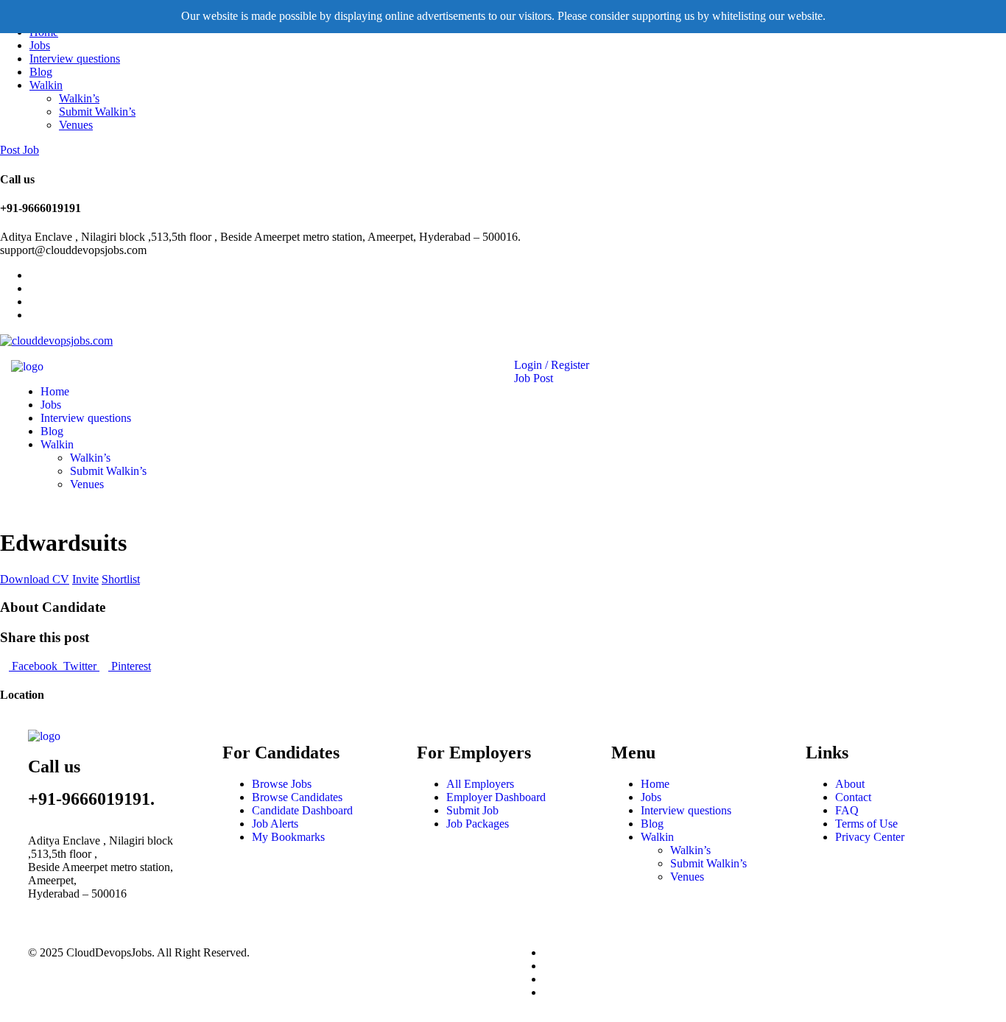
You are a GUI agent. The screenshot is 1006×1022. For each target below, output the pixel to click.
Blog (40, 72)
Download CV (34, 579)
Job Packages (477, 823)
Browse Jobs (282, 784)
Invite (85, 579)
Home (55, 391)
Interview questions (74, 58)
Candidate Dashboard (302, 810)
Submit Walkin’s (97, 111)
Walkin (46, 85)
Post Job (19, 150)
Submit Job (472, 810)
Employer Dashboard (496, 797)
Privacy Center (869, 837)
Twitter (79, 666)
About (850, 784)
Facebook (34, 666)
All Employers (480, 784)
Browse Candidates (297, 797)
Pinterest (129, 666)
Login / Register (551, 365)
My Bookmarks (288, 837)
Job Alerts (275, 823)
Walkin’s (79, 98)
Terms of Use (866, 823)
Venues (76, 125)
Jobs (39, 45)
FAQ (847, 810)
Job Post (533, 378)
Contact (853, 797)
